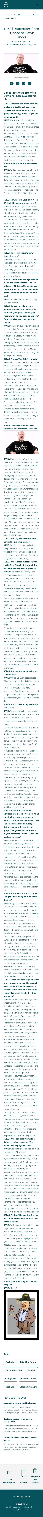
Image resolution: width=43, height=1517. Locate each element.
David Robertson (14, 1370)
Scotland (10, 1387)
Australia (10, 1362)
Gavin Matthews (23, 42)
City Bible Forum (28, 1362)
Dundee (31, 1370)
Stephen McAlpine (28, 1387)
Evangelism (10, 1378)
